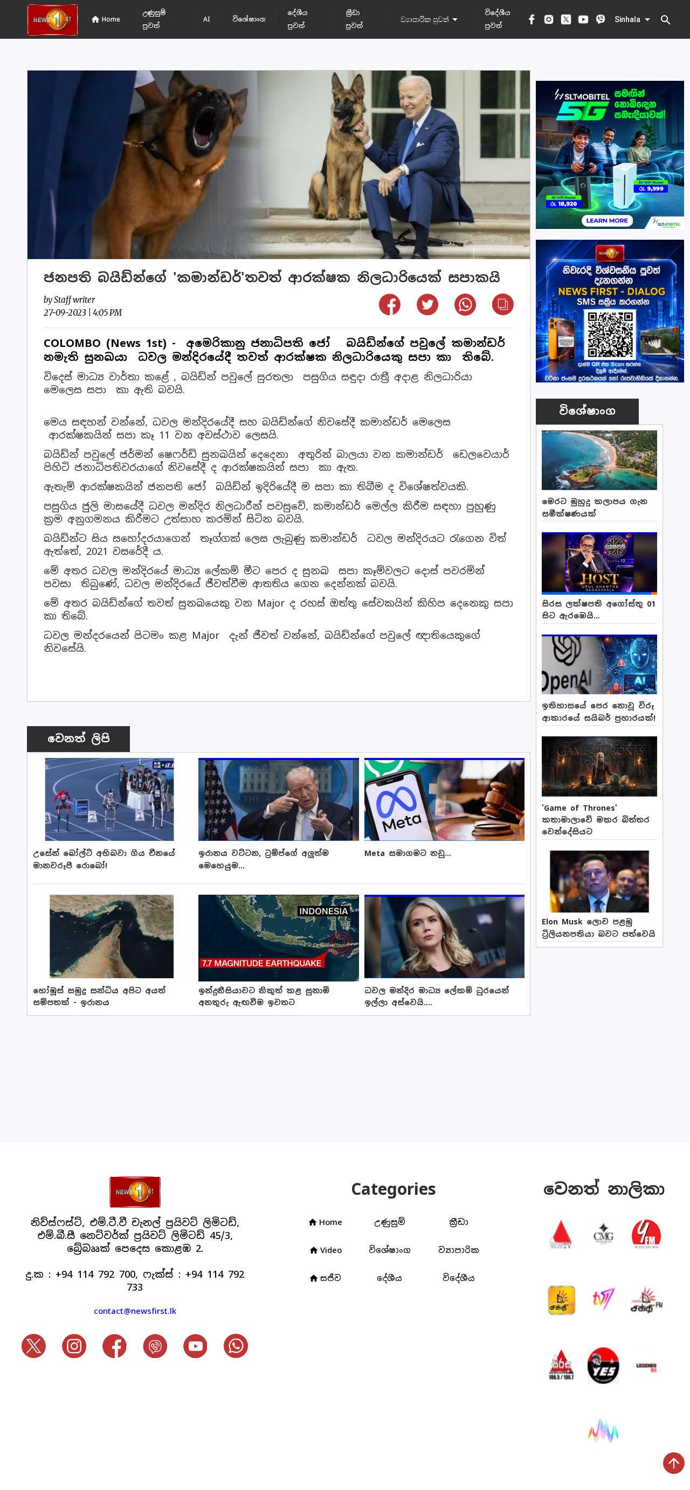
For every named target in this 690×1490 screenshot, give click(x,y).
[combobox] (430, 19)
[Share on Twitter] (427, 311)
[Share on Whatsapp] (465, 312)
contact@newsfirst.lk (135, 1311)
